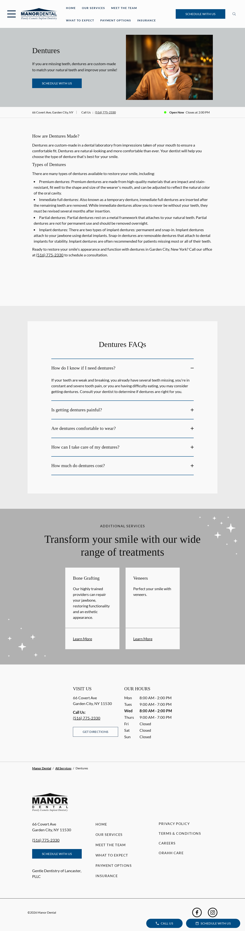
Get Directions (95, 731)
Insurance (146, 20)
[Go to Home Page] (39, 14)
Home (71, 8)
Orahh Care (171, 853)
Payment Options (115, 20)
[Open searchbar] (234, 14)
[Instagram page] (212, 912)
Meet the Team (124, 8)
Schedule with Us (200, 14)
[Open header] (11, 14)
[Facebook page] (197, 912)
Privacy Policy (174, 824)
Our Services (93, 8)
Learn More (82, 638)
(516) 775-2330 (105, 112)
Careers (167, 843)
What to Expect (80, 20)
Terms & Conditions (180, 833)
